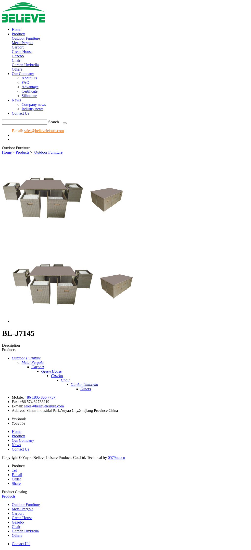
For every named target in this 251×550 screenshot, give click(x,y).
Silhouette (29, 96)
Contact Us (20, 113)
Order (16, 479)
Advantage (30, 87)
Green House (22, 51)
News (16, 100)
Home (16, 29)
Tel (14, 470)
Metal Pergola (22, 43)
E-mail (17, 475)
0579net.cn (116, 457)
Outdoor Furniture (26, 38)
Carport (18, 47)
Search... (55, 122)
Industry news (32, 109)
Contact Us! (21, 544)
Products (18, 34)
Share (16, 483)
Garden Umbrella (25, 65)
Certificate (30, 91)
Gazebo (18, 56)
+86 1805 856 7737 (40, 397)
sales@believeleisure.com (44, 131)
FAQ (25, 82)
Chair (16, 60)
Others (17, 69)
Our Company (23, 74)
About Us (29, 78)
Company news (34, 104)
